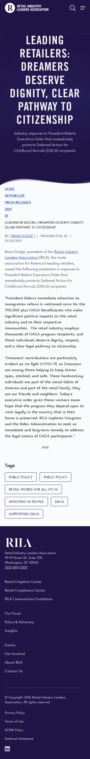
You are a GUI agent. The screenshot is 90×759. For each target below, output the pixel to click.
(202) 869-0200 (16, 567)
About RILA (14, 662)
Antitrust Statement (19, 738)
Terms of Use (14, 721)
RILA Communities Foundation (29, 598)
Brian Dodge (22, 235)
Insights (11, 630)
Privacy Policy (15, 712)
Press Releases (18, 202)
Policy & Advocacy (19, 621)
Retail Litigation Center (23, 581)
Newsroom (14, 195)
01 (6, 215)
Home (10, 188)
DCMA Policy (14, 729)
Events (10, 645)
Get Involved (15, 653)
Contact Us (14, 670)
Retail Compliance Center (25, 590)
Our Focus (13, 613)
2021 (8, 208)
